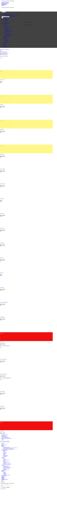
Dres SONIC (2, 129)
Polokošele (5, 44)
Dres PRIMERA (2, 317)
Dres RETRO (2, 154)
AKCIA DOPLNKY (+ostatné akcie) (10, 16)
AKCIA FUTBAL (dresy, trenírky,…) (8, 448)
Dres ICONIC (2, 213)
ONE (5, 18)
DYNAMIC (6, 19)
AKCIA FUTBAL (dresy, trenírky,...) (10, 15)
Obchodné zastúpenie (5, 3)
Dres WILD (1, 272)
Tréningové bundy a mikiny (9, 34)
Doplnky (6, 41)
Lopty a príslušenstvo (8, 29)
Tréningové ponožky (8, 35)
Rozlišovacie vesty (6, 469)
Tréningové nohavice (6, 466)
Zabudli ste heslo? (3, 488)
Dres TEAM (1, 431)
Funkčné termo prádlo (8, 42)
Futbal (4, 24)
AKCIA (4, 13)
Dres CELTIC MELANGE (3, 302)
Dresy (6, 25)
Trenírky (6, 26)
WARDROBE (7, 23)
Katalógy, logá (4, 435)
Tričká (4, 43)
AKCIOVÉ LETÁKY (8, 14)
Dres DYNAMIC (2, 391)
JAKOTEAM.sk (2, 49)
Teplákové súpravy (6, 46)
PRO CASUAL (7, 22)
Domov (4, 12)
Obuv (4, 47)
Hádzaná (4, 472)
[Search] (2, 17)
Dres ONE (1, 104)
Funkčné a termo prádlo (8, 30)
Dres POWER (2, 228)
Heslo (2, 485)
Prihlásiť (8, 487)
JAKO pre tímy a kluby (5, 2)
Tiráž (2, 439)
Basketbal (6, 40)
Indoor (4, 38)
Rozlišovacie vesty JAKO (8, 31)
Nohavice (3, 478)
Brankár (6, 27)
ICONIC (6, 20)
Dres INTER (2, 287)
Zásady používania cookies (6, 437)
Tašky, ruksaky (4, 475)
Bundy (4, 45)
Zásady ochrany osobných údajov (7, 438)
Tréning (4, 32)
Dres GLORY (2, 198)
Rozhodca (6, 28)
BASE (6, 21)
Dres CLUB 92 (2, 79)
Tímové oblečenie (6, 17)
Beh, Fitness (5, 37)
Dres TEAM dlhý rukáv (3, 359)
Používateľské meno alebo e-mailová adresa (7, 483)
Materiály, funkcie (4, 4)
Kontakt (3, 5)
